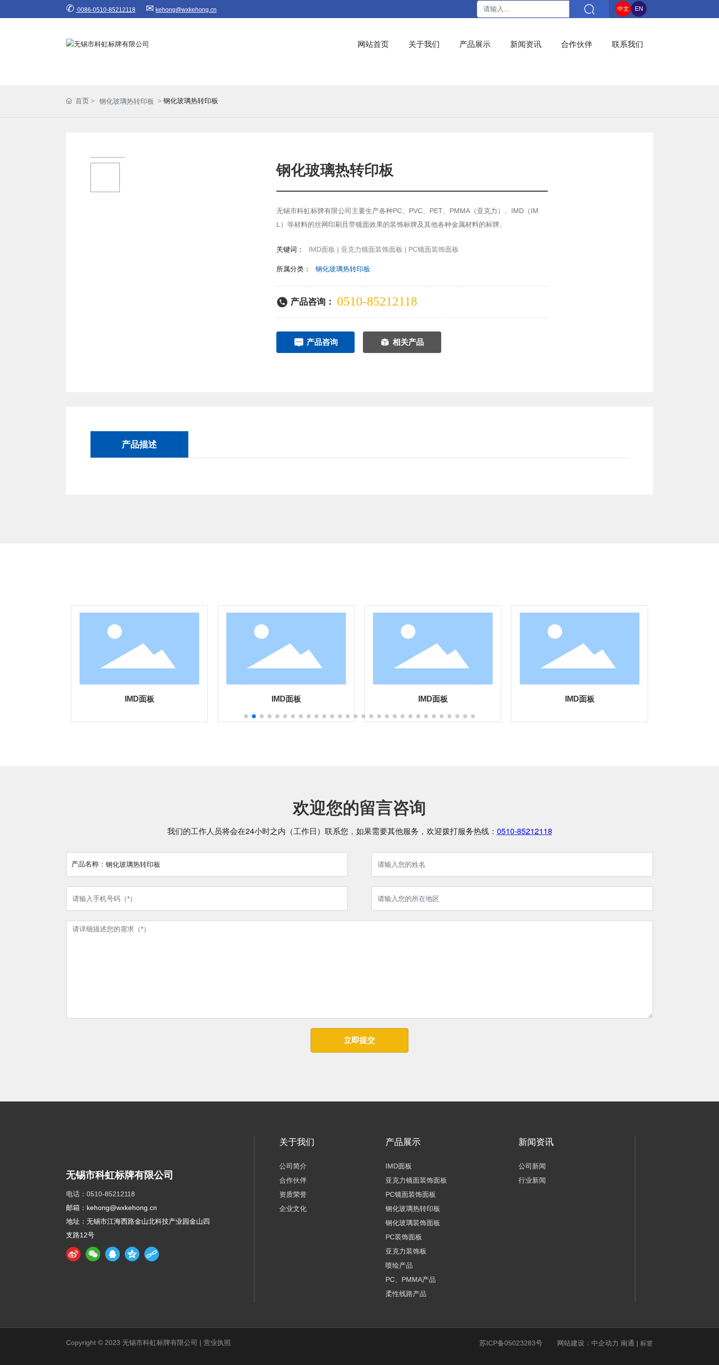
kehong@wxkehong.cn (186, 9)
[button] (246, 716)
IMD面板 (140, 699)
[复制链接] (151, 1254)
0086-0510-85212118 (105, 9)
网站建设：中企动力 (588, 1343)
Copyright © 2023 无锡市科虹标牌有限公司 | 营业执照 (148, 1342)
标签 (646, 1343)
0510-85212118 (377, 301)
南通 (627, 1343)
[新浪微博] (73, 1254)
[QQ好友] (112, 1254)
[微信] (93, 1254)
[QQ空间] (132, 1254)
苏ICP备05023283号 (510, 1343)
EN (639, 8)
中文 (623, 8)
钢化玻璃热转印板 (126, 101)
